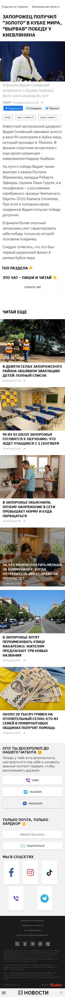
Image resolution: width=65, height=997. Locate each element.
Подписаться (35, 845)
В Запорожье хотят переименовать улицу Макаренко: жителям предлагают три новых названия (25, 646)
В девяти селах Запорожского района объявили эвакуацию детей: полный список (32, 371)
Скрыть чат (32, 287)
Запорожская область (46, 6)
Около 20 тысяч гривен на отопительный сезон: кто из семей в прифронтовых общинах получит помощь (30, 721)
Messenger (35, 803)
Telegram (35, 791)
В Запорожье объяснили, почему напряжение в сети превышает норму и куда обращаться (29, 509)
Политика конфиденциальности (32, 935)
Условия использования (32, 920)
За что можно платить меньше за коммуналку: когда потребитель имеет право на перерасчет (32, 571)
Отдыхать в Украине (15, 6)
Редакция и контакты (32, 925)
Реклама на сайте (33, 930)
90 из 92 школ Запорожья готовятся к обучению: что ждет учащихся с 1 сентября (31, 439)
